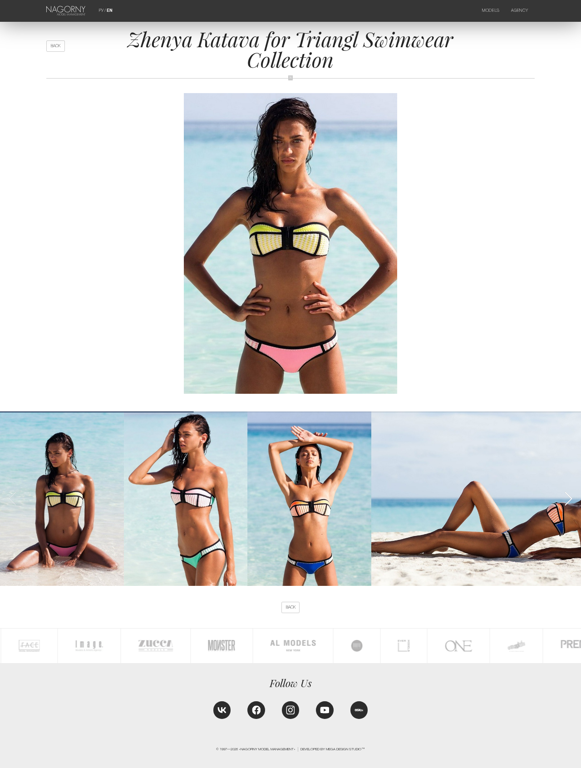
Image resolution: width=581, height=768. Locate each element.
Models (491, 10)
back (55, 46)
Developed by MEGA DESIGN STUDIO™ (332, 749)
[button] (568, 498)
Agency (519, 10)
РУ (101, 10)
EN (110, 10)
